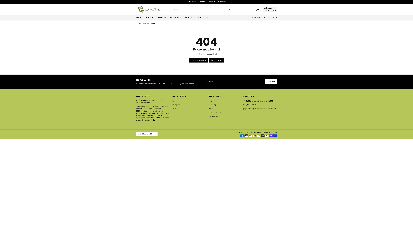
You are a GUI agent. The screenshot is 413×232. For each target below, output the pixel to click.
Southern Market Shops (252, 132)
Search (210, 101)
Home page (212, 105)
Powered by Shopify (269, 132)
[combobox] (202, 9)
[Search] (229, 9)
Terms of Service (214, 112)
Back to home (216, 60)
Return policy (213, 116)
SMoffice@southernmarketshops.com (261, 109)
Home (138, 23)
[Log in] (257, 9)
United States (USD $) (146, 134)
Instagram (176, 105)
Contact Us (212, 109)
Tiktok (174, 109)
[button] (270, 9)
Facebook (175, 101)
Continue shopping (198, 60)
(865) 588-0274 (252, 105)
